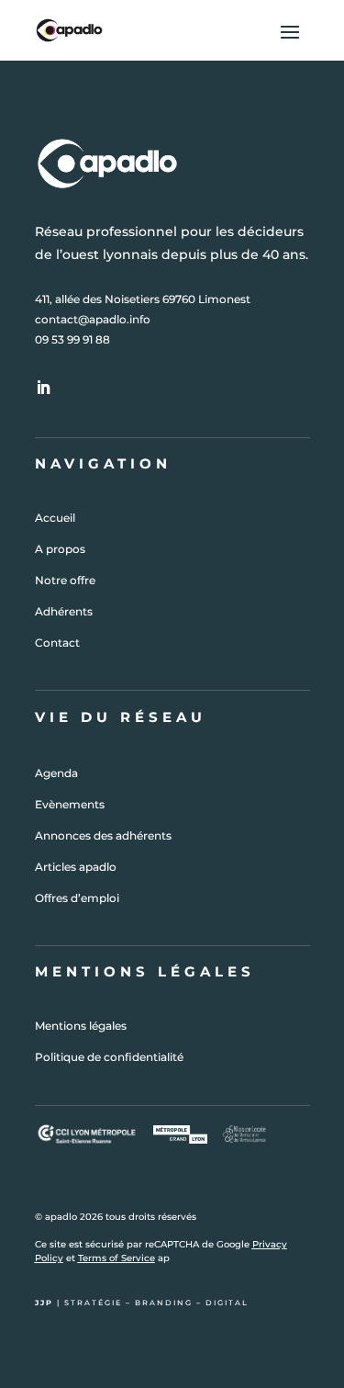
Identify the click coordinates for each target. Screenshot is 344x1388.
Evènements (70, 804)
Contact (57, 642)
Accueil (55, 518)
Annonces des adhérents (103, 835)
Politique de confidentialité (109, 1057)
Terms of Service (116, 1258)
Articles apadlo (76, 867)
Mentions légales (81, 1026)
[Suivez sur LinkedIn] (43, 387)
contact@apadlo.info (92, 319)
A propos (60, 549)
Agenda (56, 773)
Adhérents (64, 611)
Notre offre (65, 580)
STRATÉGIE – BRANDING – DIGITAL (156, 1302)
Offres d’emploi (77, 898)
